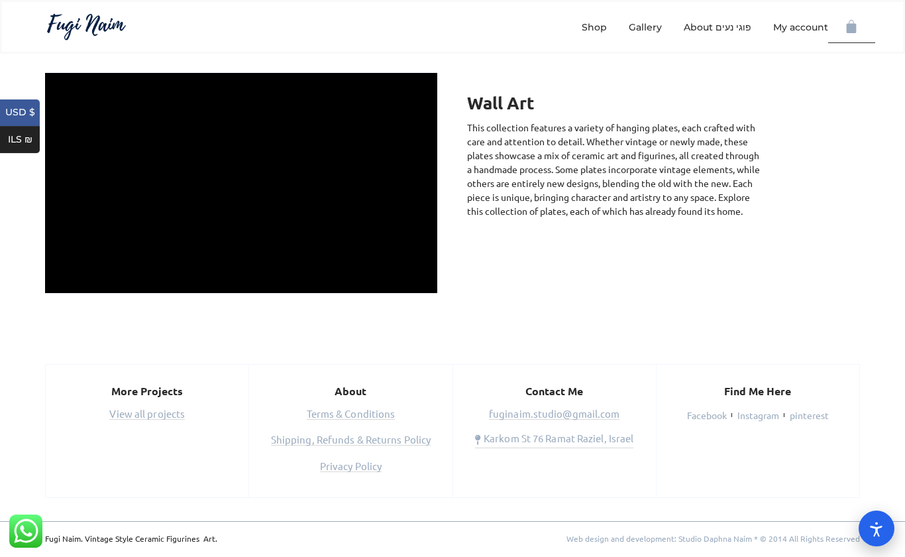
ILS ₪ (24, 140)
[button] (147, 415)
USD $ (22, 112)
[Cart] (851, 27)
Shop (594, 27)
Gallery (645, 27)
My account (800, 27)
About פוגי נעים (717, 27)
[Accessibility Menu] (876, 528)
